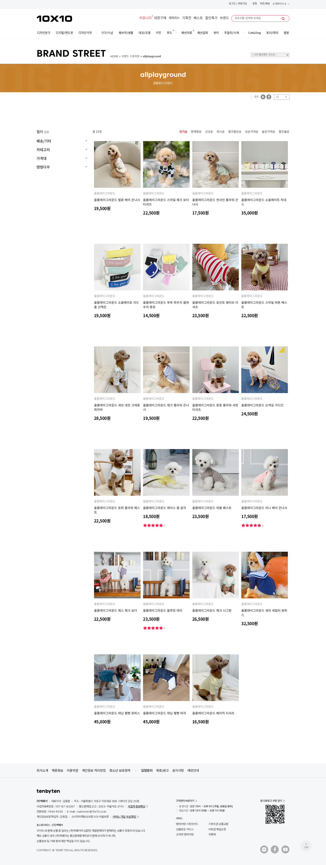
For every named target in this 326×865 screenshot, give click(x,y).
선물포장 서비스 (184, 829)
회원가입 (242, 4)
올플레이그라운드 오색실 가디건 (262, 405)
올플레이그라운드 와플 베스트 (212, 507)
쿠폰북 (212, 834)
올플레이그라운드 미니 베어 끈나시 (264, 507)
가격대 (42, 158)
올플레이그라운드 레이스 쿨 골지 (164, 507)
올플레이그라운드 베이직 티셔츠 (213, 713)
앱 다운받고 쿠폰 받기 (271, 800)
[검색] (283, 18)
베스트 (198, 18)
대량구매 (160, 18)
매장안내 (193, 771)
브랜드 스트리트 (130, 56)
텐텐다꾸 (43, 167)
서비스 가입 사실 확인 (124, 816)
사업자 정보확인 (136, 806)
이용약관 (72, 771)
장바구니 (280, 4)
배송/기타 (44, 141)
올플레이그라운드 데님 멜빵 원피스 (117, 713)
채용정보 (57, 771)
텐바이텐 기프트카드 (187, 824)
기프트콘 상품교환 (218, 824)
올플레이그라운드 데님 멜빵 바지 (164, 713)
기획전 (186, 18)
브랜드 (224, 18)
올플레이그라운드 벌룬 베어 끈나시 (117, 200)
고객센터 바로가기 (185, 800)
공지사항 (178, 771)
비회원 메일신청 (217, 829)
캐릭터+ (174, 18)
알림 (255, 4)
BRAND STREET (71, 54)
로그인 (232, 4)
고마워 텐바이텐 (184, 834)
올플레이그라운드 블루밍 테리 (162, 610)
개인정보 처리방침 (94, 771)
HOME (114, 56)
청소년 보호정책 (119, 771)
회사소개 (42, 771)
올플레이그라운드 (104, 193)
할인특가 (211, 18)
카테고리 (43, 149)
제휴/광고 (162, 771)
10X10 (54, 19)
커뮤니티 (145, 18)
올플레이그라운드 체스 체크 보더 (115, 610)
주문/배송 (265, 4)
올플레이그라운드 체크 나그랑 (212, 610)
